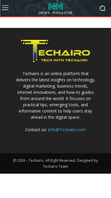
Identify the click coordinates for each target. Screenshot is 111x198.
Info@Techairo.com (67, 129)
